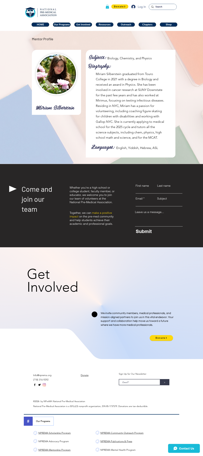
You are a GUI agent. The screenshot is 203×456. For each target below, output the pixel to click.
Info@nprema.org (42, 375)
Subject (162, 198)
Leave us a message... (149, 212)
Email (139, 198)
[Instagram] (44, 384)
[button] (107, 6)
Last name (163, 185)
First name (142, 185)
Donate (84, 375)
